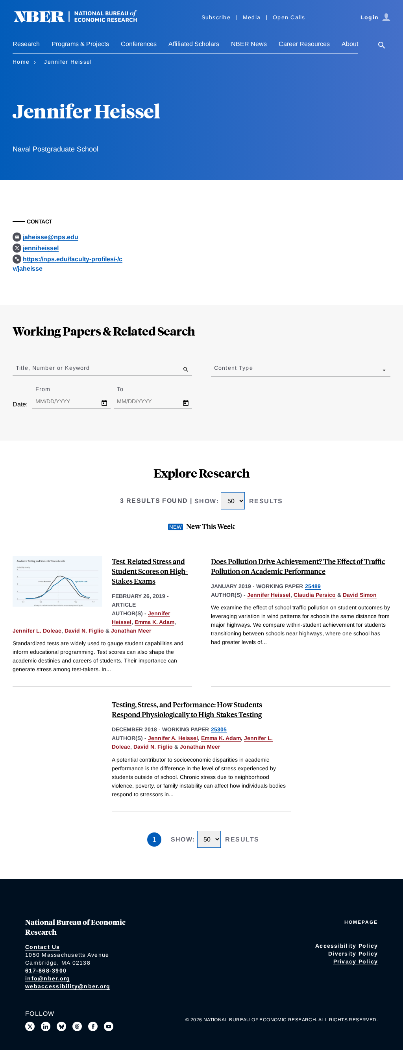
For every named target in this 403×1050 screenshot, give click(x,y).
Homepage (361, 922)
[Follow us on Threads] (77, 1026)
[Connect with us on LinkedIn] (45, 1026)
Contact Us (42, 947)
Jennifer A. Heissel (173, 738)
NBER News (249, 44)
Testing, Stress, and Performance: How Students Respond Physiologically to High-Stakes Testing (187, 709)
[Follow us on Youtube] (108, 1026)
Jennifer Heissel (268, 595)
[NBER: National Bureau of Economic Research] (82, 20)
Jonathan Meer (131, 630)
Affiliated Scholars (193, 44)
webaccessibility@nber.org (67, 986)
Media (252, 17)
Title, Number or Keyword (53, 368)
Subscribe (216, 17)
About (350, 44)
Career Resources (304, 44)
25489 (313, 586)
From (49, 389)
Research (26, 44)
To (127, 389)
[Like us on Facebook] (93, 1026)
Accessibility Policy (346, 946)
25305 (219, 729)
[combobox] (215, 370)
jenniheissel (41, 248)
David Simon (360, 595)
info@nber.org (47, 978)
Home (21, 62)
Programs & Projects (80, 44)
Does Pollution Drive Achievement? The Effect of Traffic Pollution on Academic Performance (298, 566)
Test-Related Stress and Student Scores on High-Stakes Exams (150, 571)
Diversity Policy (353, 953)
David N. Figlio (84, 630)
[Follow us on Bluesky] (61, 1026)
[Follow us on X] (30, 1026)
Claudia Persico (315, 595)
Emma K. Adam (154, 622)
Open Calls (289, 17)
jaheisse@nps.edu (50, 237)
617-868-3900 (46, 970)
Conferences (139, 44)
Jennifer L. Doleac (37, 630)
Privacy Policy (355, 961)
